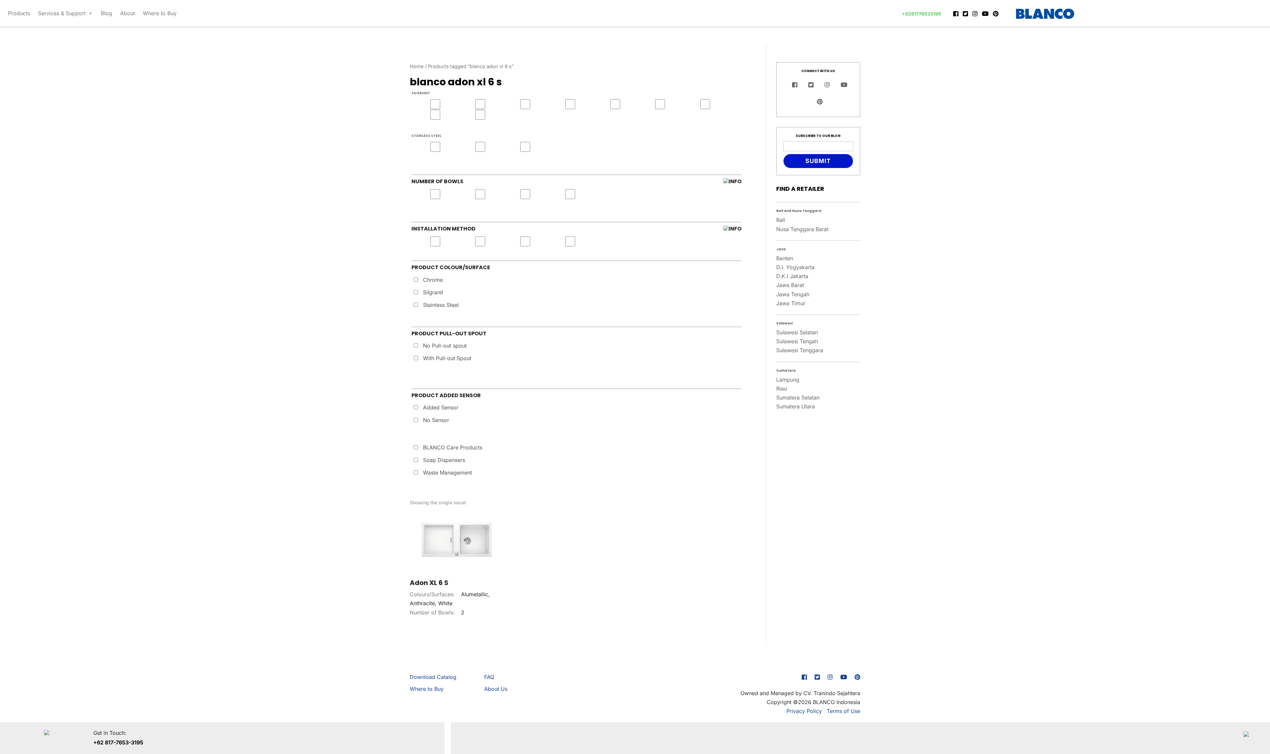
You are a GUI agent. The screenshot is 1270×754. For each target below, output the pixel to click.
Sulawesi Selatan (797, 332)
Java (781, 249)
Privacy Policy (804, 711)
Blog (106, 13)
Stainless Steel (441, 305)
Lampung (787, 379)
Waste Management (447, 472)
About (127, 13)
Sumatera (786, 370)
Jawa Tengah (792, 294)
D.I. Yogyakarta (795, 267)
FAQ (489, 677)
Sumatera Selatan (798, 397)
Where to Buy (160, 13)
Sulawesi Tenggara (799, 350)
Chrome (433, 279)
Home (417, 66)
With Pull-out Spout (447, 358)
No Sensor (436, 420)
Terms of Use (843, 711)
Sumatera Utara (795, 406)
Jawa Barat (790, 285)
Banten (784, 258)
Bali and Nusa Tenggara (799, 210)
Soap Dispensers (444, 460)
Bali (780, 220)
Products (19, 13)
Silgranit (433, 292)
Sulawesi (784, 323)
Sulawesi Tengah (797, 341)
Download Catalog (433, 677)
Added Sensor (440, 407)
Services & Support (62, 13)
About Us (495, 689)
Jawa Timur (790, 303)
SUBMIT (818, 160)
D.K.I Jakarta (792, 276)
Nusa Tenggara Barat (802, 229)
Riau (781, 388)
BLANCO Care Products (452, 447)
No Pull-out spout (445, 345)
